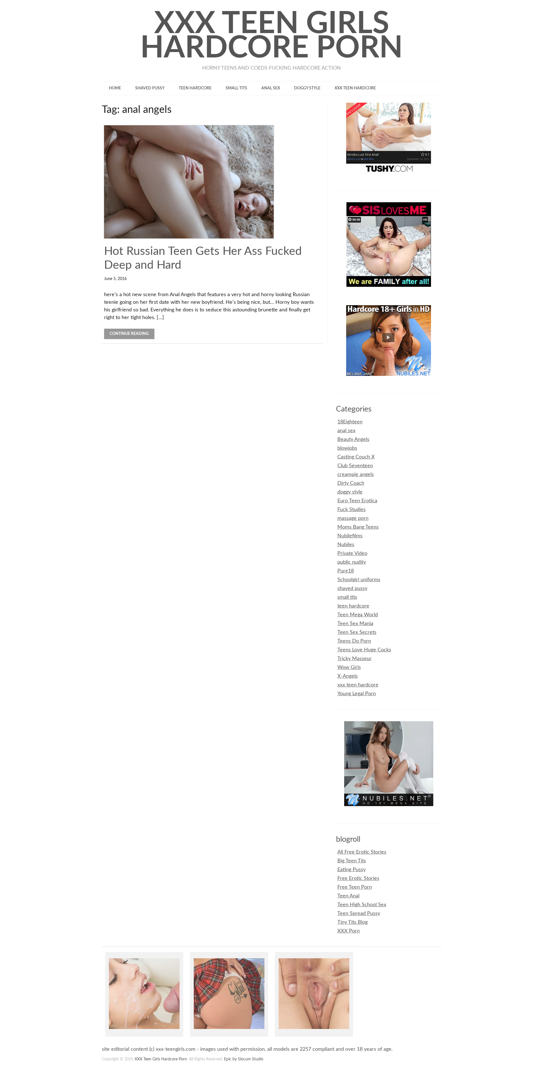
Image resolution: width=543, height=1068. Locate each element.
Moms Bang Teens (358, 527)
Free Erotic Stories (358, 878)
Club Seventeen (355, 465)
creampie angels (355, 474)
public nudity (351, 562)
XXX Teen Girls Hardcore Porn (271, 35)
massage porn (353, 518)
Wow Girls (349, 667)
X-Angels (347, 676)
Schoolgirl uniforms (358, 579)
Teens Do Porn (354, 641)
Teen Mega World (357, 614)
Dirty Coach (350, 483)
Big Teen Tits (351, 861)
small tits (236, 88)
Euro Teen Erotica (357, 500)
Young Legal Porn (356, 693)
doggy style (307, 88)
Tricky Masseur (354, 658)
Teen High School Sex (361, 904)
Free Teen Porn (354, 887)
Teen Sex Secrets (356, 632)
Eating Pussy (351, 869)
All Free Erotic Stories (361, 852)
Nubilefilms (350, 536)
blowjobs (347, 448)
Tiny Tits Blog (352, 922)
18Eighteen (350, 422)
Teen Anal (348, 896)
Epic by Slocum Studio (243, 1059)
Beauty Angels (353, 439)
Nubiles (345, 544)
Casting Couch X (356, 457)
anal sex (270, 88)
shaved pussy (150, 88)
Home (115, 88)
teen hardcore (195, 88)
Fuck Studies (351, 509)
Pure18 (345, 571)
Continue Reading (129, 334)
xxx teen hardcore (355, 88)
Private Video (352, 553)
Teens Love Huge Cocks (364, 650)
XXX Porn (348, 931)
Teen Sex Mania (355, 623)
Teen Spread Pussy (358, 913)
